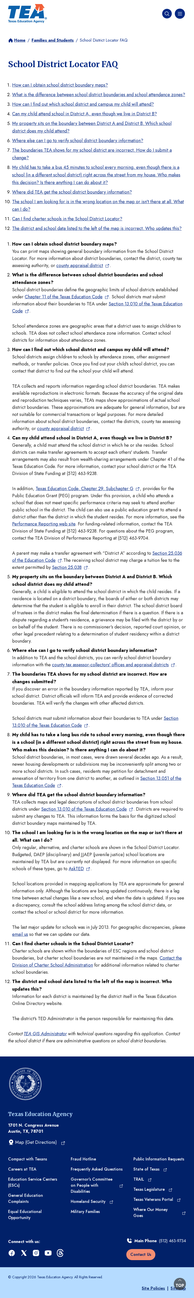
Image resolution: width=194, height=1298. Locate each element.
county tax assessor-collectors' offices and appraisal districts (110, 664)
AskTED (76, 868)
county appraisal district (79, 265)
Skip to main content (21, 5)
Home (20, 40)
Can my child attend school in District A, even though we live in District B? (84, 114)
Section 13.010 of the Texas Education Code (84, 809)
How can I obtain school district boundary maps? (60, 85)
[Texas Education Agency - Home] (27, 13)
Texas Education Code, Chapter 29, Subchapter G (84, 488)
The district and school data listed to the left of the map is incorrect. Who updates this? (97, 228)
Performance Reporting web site (43, 524)
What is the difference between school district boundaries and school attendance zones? (98, 94)
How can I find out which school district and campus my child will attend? (83, 104)
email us (20, 934)
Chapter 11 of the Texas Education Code (64, 297)
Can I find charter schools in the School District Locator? (67, 219)
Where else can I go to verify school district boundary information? (77, 140)
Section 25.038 (67, 567)
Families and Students (53, 40)
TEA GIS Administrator (45, 1033)
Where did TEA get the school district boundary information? (72, 192)
